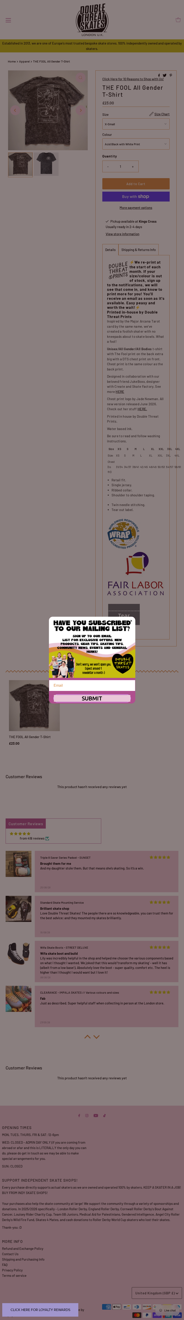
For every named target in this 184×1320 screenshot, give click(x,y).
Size (105, 114)
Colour (107, 134)
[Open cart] (178, 20)
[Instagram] (86, 1115)
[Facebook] (79, 1115)
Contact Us (10, 1254)
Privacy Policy (12, 1270)
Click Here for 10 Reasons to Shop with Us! (133, 79)
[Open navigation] (8, 19)
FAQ (5, 1265)
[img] (20, 833)
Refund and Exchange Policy (22, 1248)
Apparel (24, 61)
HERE (120, 392)
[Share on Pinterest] (171, 75)
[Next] (80, 110)
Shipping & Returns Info (138, 250)
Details (110, 250)
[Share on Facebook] (159, 75)
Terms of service (14, 1275)
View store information (122, 234)
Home (12, 61)
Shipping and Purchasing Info (23, 1259)
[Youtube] (96, 1115)
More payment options (136, 208)
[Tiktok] (104, 1115)
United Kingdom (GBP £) (155, 1293)
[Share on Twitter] (165, 75)
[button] (87, 1038)
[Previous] (15, 110)
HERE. (142, 409)
